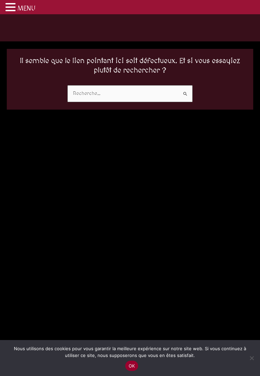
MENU (27, 8)
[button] (11, 8)
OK (132, 366)
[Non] (251, 358)
